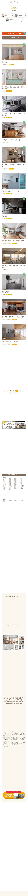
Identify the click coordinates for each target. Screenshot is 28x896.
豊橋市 (10, 478)
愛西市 (10, 485)
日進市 (4, 485)
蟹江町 (10, 488)
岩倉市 (15, 484)
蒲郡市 (15, 481)
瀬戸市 (4, 479)
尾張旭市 (4, 484)
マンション (20, 15)
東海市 (4, 483)
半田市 (10, 479)
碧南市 (10, 480)
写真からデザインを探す (17, 33)
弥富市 (4, 486)
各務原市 (10, 500)
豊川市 (21, 479)
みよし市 (10, 486)
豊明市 (21, 484)
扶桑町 (21, 487)
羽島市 (4, 500)
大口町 (15, 487)
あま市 (15, 486)
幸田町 (10, 489)
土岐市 (4, 501)
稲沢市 (21, 482)
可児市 (15, 500)
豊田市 (21, 480)
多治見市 (21, 500)
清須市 (15, 485)
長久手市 (21, 486)
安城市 (4, 481)
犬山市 (21, 481)
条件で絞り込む (15, 37)
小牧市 (15, 482)
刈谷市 (15, 480)
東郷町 (4, 487)
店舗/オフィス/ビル (14, 19)
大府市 (10, 483)
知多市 (15, 483)
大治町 (4, 488)
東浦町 (4, 489)
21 (10, 393)
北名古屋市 (22, 485)
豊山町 (10, 487)
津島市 (4, 480)
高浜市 (10, 484)
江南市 (10, 482)
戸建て (6, 15)
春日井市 (15, 479)
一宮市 (21, 478)
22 (14, 393)
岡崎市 (15, 478)
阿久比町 (21, 488)
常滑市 (4, 482)
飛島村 (15, 488)
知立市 (21, 483)
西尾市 (10, 481)
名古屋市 (4, 478)
